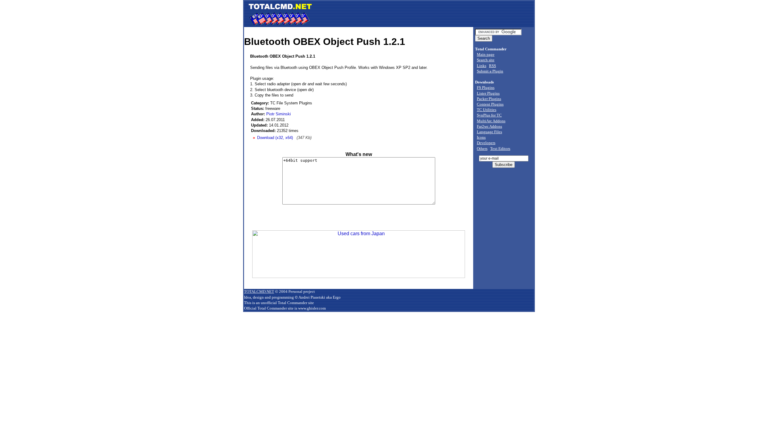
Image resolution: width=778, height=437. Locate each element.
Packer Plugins (489, 99)
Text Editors (500, 148)
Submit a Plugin (490, 71)
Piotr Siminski (278, 114)
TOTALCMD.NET (259, 291)
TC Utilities (486, 109)
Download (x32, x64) (275, 137)
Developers (486, 143)
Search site (485, 60)
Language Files (489, 132)
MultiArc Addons (491, 121)
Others (482, 148)
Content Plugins (490, 104)
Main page (485, 54)
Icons (481, 137)
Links (481, 65)
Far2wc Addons (489, 126)
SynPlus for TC (489, 115)
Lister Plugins (488, 93)
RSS (492, 65)
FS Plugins (485, 87)
